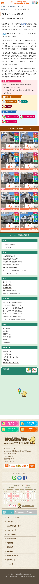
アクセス (10, 522)
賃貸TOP (4, 6)
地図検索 (10, 543)
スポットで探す (12, 530)
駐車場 (4, 33)
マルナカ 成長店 (11, 121)
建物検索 (10, 547)
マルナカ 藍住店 (29, 116)
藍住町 (23, 24)
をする (30, 423)
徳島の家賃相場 (12, 555)
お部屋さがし (11, 423)
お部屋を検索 (11, 538)
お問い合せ (11, 560)
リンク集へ (11, 564)
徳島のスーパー (6, 9)
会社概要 (10, 551)
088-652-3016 (11, 429)
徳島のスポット (15, 6)
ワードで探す (11, 534)
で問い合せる (30, 429)
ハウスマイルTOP (13, 517)
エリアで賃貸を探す (14, 526)
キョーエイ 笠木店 (12, 116)
